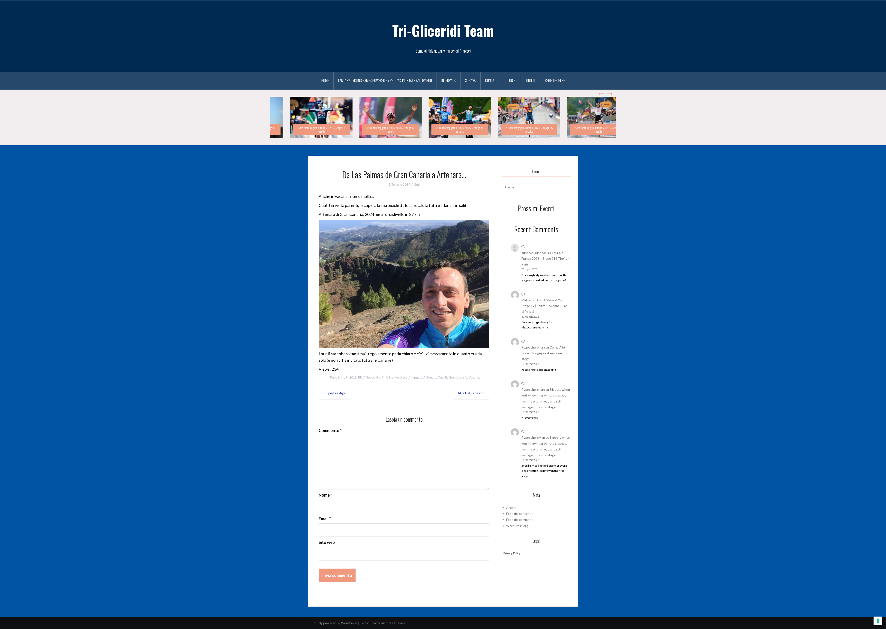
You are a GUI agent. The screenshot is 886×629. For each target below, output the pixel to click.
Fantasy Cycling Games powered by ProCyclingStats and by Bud (385, 80)
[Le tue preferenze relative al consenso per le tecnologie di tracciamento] (878, 621)
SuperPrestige (335, 393)
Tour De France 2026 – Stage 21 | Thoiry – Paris (545, 258)
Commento (330, 430)
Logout (530, 80)
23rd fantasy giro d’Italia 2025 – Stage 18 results (304, 129)
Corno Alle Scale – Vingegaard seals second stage (544, 353)
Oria (373, 623)
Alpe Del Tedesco (470, 393)
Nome (325, 495)
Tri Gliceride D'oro (394, 377)
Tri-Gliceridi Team (443, 30)
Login (511, 80)
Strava (470, 80)
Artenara (429, 377)
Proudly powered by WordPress (334, 623)
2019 (353, 377)
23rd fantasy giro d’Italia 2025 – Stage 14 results (581, 129)
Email (325, 518)
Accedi (511, 508)
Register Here (555, 80)
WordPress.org (517, 526)
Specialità (373, 377)
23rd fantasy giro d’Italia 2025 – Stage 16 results (443, 129)
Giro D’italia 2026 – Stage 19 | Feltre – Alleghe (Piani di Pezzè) (544, 305)
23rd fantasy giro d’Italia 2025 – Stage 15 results (512, 129)
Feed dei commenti (519, 520)
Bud (417, 184)
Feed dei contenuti (519, 514)
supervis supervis (534, 253)
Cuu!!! (442, 377)
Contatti (491, 80)
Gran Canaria (458, 377)
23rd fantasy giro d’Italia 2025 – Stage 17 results (373, 129)
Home (325, 80)
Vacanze (475, 377)
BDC (361, 377)
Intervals (448, 80)
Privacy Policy (512, 553)
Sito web (327, 542)
